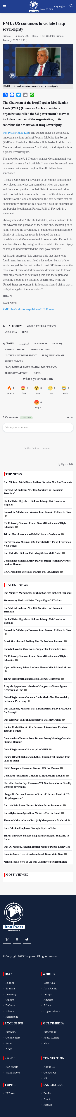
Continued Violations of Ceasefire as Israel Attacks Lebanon (34, 775)
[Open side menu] (4, 7)
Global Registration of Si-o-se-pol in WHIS (26, 749)
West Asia (11, 332)
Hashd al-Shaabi (15, 349)
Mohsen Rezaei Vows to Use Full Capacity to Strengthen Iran (35, 861)
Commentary (13, 1037)
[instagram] (17, 939)
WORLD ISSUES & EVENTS (41, 326)
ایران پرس (24, 343)
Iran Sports (12, 1066)
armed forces (14, 361)
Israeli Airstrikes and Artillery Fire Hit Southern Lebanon (33, 641)
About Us (49, 1066)
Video (47, 1043)
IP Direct (10, 1093)
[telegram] (27, 939)
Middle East (22, 132)
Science (10, 1011)
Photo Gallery (51, 1037)
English (48, 1093)
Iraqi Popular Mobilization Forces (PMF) (31, 367)
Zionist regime (40, 349)
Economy (11, 994)
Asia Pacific (50, 988)
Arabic (47, 1099)
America (48, 999)
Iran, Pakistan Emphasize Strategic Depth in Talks (30, 828)
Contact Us (50, 1072)
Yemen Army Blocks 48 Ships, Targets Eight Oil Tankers (33, 600)
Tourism (10, 988)
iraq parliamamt (53, 355)
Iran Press (8, 132)
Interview (11, 1031)
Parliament (12, 1016)
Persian (48, 1104)
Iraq (25, 332)
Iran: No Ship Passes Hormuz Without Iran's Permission (33, 805)
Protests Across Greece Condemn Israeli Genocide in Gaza (33, 854)
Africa (47, 1005)
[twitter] (7, 939)
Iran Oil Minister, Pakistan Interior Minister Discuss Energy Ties (37, 846)
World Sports (13, 1072)
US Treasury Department (21, 355)
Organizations (52, 1011)
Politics (10, 982)
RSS (46, 1078)
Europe (48, 994)
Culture (10, 999)
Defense (10, 1005)
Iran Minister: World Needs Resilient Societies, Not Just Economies (38, 482)
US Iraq (57, 343)
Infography (50, 1031)
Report (9, 1043)
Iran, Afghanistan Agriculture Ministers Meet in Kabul (32, 813)
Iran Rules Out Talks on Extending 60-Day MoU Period (32, 553)
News (9, 1048)
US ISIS (37, 373)
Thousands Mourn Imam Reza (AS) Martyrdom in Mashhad (35, 820)
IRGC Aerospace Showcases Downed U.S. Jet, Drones (31, 571)
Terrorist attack (16, 373)
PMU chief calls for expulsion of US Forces (28, 309)
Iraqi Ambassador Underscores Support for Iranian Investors (35, 649)
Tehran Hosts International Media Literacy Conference (32, 534)
